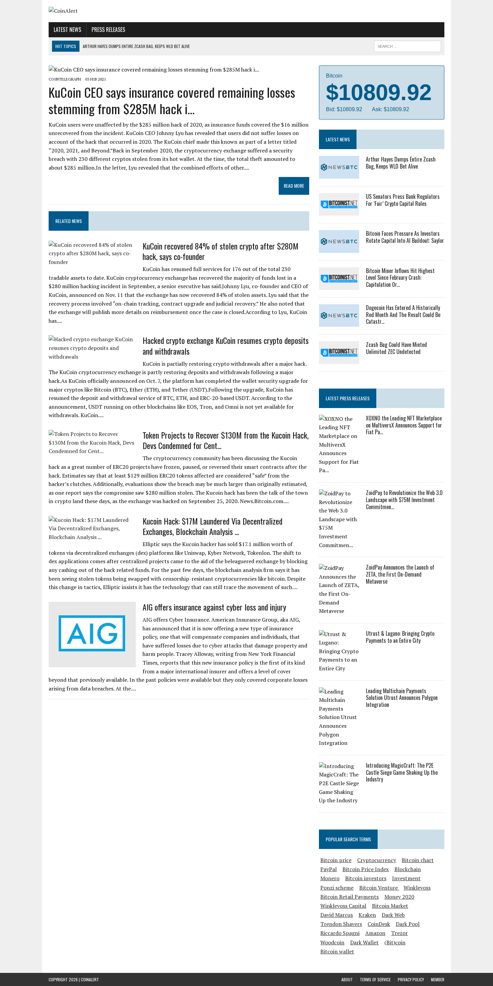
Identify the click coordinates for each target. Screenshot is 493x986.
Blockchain (407, 869)
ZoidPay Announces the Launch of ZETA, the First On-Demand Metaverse (400, 574)
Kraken (367, 914)
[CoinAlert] (111, 11)
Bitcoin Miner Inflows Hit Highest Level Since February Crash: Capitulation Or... (400, 278)
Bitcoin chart (418, 860)
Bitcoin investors (365, 878)
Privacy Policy (411, 979)
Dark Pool (408, 924)
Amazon (375, 933)
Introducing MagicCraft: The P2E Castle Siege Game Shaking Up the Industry (402, 772)
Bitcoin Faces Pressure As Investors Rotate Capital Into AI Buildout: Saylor (405, 236)
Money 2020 (399, 896)
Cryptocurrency (376, 860)
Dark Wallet (364, 942)
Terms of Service (375, 979)
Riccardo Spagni (340, 933)
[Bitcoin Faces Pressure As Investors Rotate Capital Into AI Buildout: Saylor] (339, 248)
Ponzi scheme (336, 887)
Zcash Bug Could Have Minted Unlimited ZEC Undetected (396, 348)
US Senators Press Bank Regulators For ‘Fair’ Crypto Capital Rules (403, 200)
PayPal (328, 869)
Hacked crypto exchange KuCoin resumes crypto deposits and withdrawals (226, 345)
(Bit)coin (394, 942)
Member (437, 979)
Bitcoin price (335, 860)
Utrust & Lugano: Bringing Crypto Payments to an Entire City (400, 636)
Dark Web (393, 914)
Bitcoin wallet (337, 951)
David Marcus (336, 914)
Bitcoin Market (390, 905)
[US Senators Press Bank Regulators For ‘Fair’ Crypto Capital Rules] (339, 211)
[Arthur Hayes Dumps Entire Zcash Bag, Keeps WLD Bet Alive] (339, 174)
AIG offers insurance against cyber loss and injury (214, 607)
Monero (329, 878)
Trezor (399, 933)
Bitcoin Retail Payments (349, 896)
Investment (406, 878)
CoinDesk (379, 924)
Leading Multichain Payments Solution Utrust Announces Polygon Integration (402, 698)
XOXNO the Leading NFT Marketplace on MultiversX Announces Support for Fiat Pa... (404, 425)
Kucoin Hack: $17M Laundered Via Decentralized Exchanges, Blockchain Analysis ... (212, 526)
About (347, 979)
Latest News (67, 30)
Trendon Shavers (341, 924)
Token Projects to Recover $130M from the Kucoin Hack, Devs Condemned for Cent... (226, 440)
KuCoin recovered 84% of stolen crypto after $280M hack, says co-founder (220, 251)
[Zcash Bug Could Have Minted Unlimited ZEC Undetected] (339, 359)
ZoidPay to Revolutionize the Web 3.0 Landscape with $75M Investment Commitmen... (404, 500)
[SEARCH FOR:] (407, 45)
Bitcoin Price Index (365, 869)
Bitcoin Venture (379, 887)
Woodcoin (332, 942)
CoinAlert (90, 979)
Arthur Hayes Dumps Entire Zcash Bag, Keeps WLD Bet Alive (401, 162)
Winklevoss (417, 887)
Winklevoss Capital (343, 905)
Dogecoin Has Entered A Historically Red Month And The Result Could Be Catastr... (403, 315)
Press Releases (108, 30)
